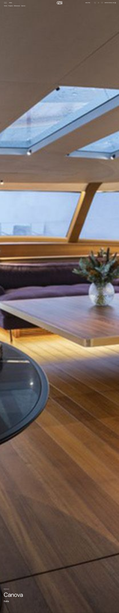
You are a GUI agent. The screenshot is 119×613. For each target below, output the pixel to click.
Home (5, 6)
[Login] (98, 3)
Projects (10, 6)
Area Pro (87, 2)
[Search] (95, 3)
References (17, 6)
